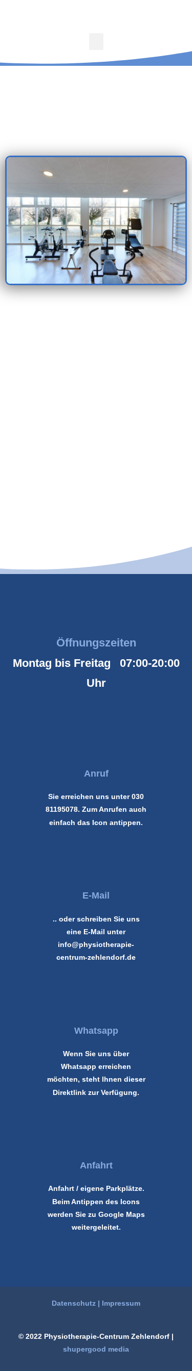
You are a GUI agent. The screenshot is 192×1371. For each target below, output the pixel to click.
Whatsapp (96, 1031)
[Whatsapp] (96, 1004)
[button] (96, 41)
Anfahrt (96, 1165)
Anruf (96, 773)
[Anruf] (96, 747)
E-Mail (96, 895)
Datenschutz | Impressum (96, 1303)
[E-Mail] (96, 869)
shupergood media (96, 1349)
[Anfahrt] (96, 1139)
